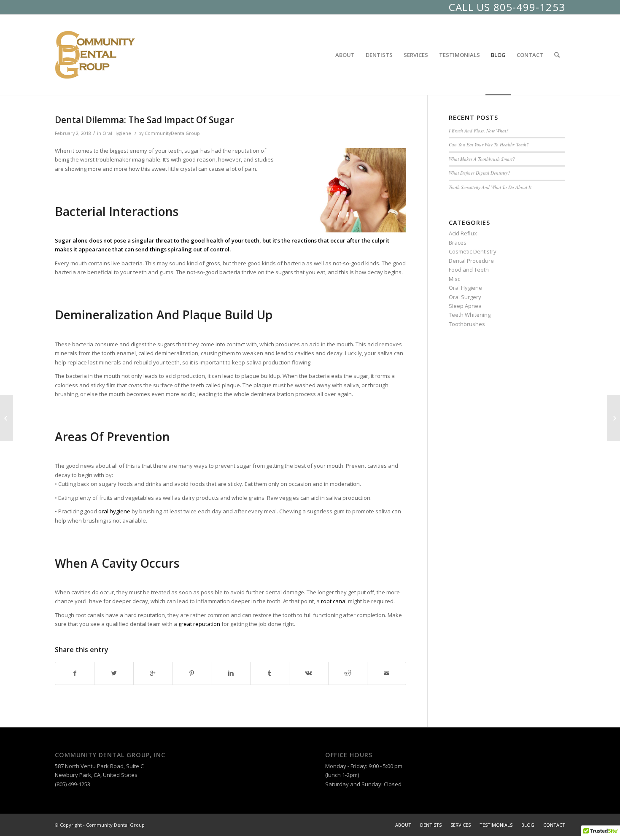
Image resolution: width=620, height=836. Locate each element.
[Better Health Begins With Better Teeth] (6, 418)
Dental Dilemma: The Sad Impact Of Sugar (144, 120)
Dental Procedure (471, 260)
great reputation (199, 624)
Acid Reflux (463, 233)
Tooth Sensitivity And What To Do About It (490, 187)
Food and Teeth (469, 269)
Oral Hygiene (116, 133)
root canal (334, 601)
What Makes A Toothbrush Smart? (482, 159)
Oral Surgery (465, 297)
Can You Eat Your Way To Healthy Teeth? (489, 144)
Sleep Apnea (465, 306)
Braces (457, 242)
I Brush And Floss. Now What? (479, 130)
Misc (454, 279)
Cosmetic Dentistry (472, 251)
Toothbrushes (467, 324)
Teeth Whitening (470, 314)
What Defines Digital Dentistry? (479, 173)
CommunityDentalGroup (172, 133)
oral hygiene (114, 511)
